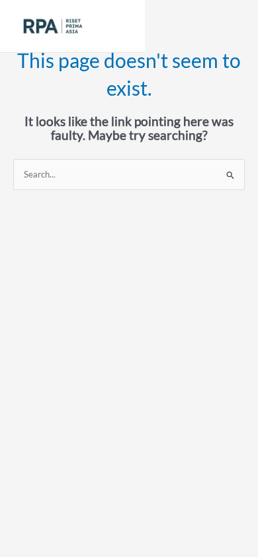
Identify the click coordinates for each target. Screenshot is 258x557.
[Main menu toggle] (119, 26)
